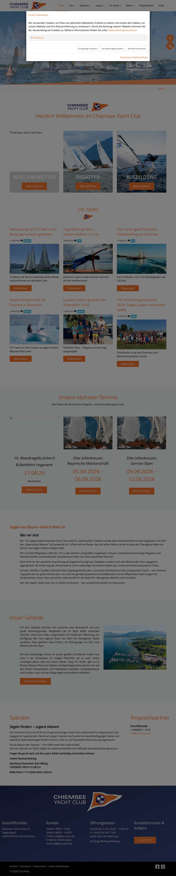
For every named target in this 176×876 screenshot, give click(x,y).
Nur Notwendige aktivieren (112, 48)
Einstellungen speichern (88, 48)
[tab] (88, 38)
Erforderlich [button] (38, 38)
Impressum (130, 30)
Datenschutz (116, 30)
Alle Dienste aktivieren (137, 48)
